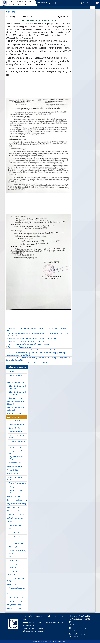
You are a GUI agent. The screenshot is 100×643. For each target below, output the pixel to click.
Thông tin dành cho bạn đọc (17, 442)
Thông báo (10, 12)
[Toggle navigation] (92, 7)
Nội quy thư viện (15, 463)
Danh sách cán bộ (15, 375)
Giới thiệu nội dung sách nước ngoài (17, 393)
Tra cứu (10, 522)
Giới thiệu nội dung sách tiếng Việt (17, 387)
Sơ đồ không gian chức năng (17, 436)
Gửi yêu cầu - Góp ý (16, 597)
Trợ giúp (10, 594)
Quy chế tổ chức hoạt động (16, 458)
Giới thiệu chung (13, 417)
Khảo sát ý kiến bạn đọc (15, 511)
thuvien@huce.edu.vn (56, 3)
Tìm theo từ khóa (15, 532)
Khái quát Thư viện (15, 447)
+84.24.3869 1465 (41, 3)
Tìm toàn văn (13, 540)
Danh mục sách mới (16, 398)
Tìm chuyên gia (14, 536)
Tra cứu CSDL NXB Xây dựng (17, 552)
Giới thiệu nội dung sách (15, 382)
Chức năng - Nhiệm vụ (17, 424)
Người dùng (11, 584)
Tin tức (9, 379)
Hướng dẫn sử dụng (16, 601)
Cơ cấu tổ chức (14, 421)
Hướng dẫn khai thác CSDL (16, 452)
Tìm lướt (12, 529)
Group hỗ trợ (86, 3)
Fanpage (73, 3)
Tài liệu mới (13, 547)
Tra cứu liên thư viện (16, 543)
